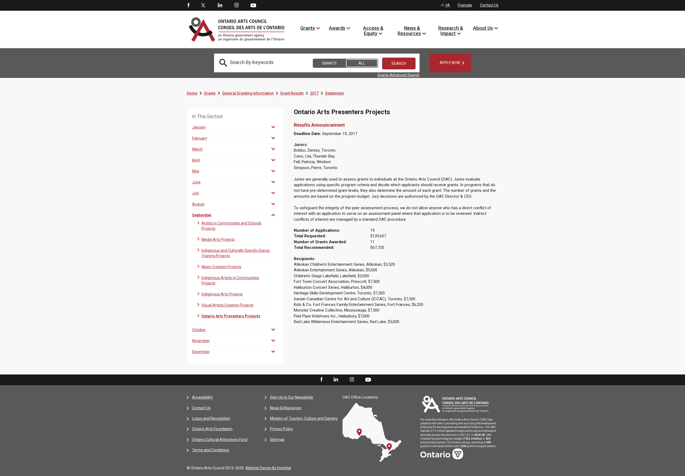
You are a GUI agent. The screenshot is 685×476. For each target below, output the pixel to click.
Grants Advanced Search (399, 75)
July (195, 193)
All (362, 63)
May (195, 171)
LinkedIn (220, 5)
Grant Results (292, 93)
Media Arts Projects (218, 239)
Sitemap (277, 439)
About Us (483, 28)
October (199, 330)
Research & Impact (450, 30)
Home (192, 93)
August (198, 204)
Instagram (236, 5)
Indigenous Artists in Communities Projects (230, 280)
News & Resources (409, 30)
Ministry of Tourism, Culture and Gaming (304, 418)
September (334, 93)
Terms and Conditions (210, 450)
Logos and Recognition (211, 418)
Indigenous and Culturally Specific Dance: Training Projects (235, 253)
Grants (307, 28)
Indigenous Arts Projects (222, 294)
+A (447, 5)
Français (465, 5)
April (196, 160)
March (197, 149)
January (199, 127)
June (196, 182)
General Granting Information (248, 93)
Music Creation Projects (221, 267)
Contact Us (489, 5)
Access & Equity (373, 30)
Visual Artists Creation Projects (227, 305)
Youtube (253, 5)
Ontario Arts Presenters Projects (230, 316)
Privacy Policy (281, 429)
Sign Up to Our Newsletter (291, 397)
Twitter (203, 5)
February (199, 138)
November (201, 341)
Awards (337, 28)
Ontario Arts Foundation (212, 429)
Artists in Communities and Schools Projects (231, 226)
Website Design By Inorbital (268, 468)
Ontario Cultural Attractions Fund (220, 439)
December (201, 352)
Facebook (188, 5)
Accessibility (202, 397)
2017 (314, 93)
